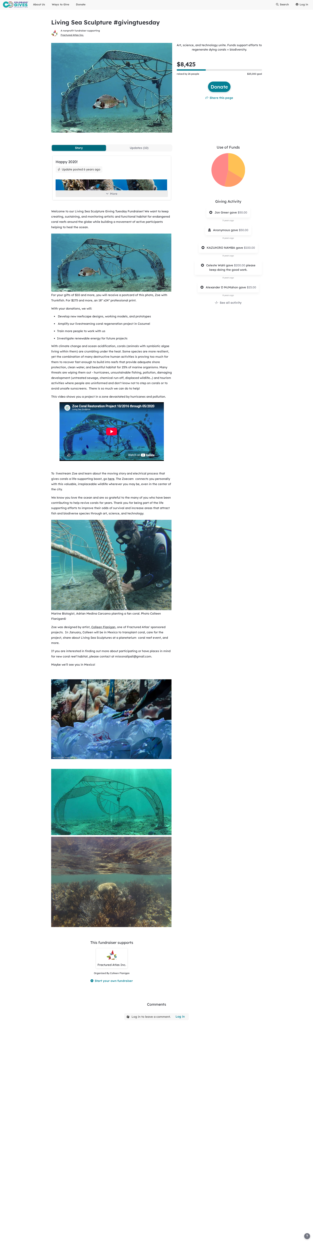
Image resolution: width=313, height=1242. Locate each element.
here (111, 479)
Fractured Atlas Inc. (72, 35)
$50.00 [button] (242, 212)
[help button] (307, 1236)
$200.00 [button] (240, 265)
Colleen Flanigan (103, 627)
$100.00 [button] (249, 248)
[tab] (79, 148)
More (113, 194)
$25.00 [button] (251, 287)
